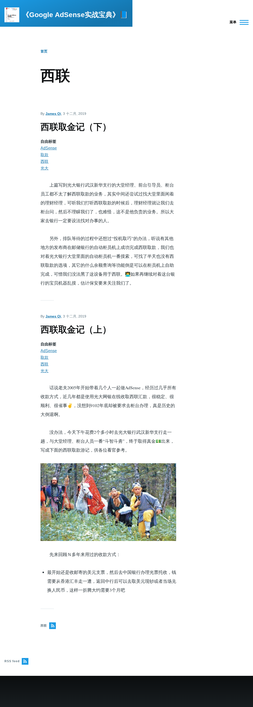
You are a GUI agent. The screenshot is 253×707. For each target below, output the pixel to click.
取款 (44, 155)
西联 (44, 161)
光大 (44, 168)
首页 (44, 51)
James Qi (53, 114)
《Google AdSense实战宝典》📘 (75, 15)
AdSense (49, 148)
